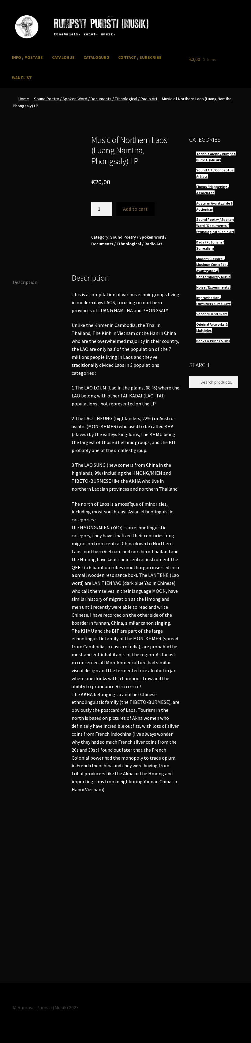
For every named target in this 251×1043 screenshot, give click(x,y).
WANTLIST (22, 77)
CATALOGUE (63, 57)
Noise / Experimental (213, 287)
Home (23, 99)
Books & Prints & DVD (213, 341)
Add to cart (135, 209)
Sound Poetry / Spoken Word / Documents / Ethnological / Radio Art (95, 99)
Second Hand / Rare (212, 314)
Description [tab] (25, 282)
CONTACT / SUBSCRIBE (139, 57)
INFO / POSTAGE (27, 57)
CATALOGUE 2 (96, 57)
